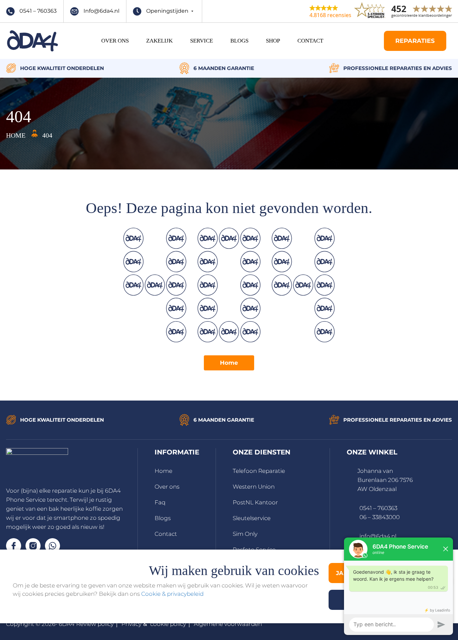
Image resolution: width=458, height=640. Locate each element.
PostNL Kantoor (255, 502)
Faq (160, 502)
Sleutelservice (252, 518)
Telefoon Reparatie (259, 471)
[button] (330, 11)
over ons (115, 41)
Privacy (131, 624)
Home (229, 362)
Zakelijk (159, 41)
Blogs (239, 41)
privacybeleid (185, 593)
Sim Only (245, 533)
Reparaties (415, 41)
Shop (273, 41)
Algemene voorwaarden (228, 624)
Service (201, 41)
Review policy (95, 624)
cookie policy (168, 624)
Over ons (167, 486)
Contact (310, 41)
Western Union (254, 486)
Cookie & (154, 593)
